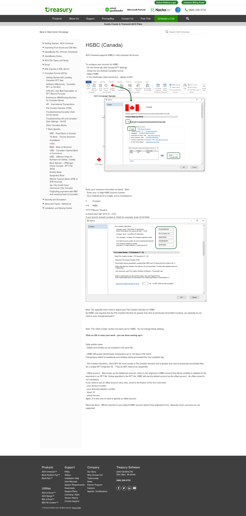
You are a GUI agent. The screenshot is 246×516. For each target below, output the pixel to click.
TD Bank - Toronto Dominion (62, 136)
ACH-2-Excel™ (48, 492)
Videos (68, 474)
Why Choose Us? (95, 474)
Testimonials (93, 478)
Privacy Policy (76, 508)
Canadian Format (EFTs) (56, 73)
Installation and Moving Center (58, 208)
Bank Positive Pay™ (51, 474)
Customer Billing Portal (194, 2)
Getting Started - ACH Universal (59, 43)
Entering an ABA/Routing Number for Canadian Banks (61, 99)
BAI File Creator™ (50, 502)
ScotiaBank (55, 140)
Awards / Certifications (97, 491)
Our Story (91, 471)
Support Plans (71, 491)
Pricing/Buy (108, 18)
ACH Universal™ (49, 471)
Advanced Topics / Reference (58, 203)
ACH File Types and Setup (56, 60)
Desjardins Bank (57, 175)
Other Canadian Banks (56, 125)
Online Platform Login (166, 2)
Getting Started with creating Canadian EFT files (59, 79)
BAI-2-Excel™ (48, 499)
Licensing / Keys (72, 494)
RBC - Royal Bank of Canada (63, 133)
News (89, 481)
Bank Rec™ (47, 478)
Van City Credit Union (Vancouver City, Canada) (61, 186)
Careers (91, 488)
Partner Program (94, 484)
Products (57, 18)
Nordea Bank (56, 172)
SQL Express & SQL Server (57, 68)
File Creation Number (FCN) (59, 108)
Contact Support (72, 501)
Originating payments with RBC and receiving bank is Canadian (64, 193)
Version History (71, 497)
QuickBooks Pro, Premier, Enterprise (61, 51)
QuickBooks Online (53, 56)
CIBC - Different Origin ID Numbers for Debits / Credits (62, 158)
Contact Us (127, 18)
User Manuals (71, 481)
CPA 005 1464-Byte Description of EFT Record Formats (61, 92)
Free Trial (145, 18)
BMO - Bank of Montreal (60, 147)
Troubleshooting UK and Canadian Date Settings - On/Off (61, 120)
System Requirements (75, 484)
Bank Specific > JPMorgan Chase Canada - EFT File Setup (61, 165)
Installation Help (72, 478)
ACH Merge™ (48, 496)
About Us (74, 18)
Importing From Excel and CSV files (61, 47)
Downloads (70, 488)
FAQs (67, 471)
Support (90, 18)
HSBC (52, 143)
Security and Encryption (55, 199)
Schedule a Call (166, 18)
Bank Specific (54, 129)
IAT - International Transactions (60, 104)
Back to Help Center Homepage (54, 31)
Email (47, 64)
